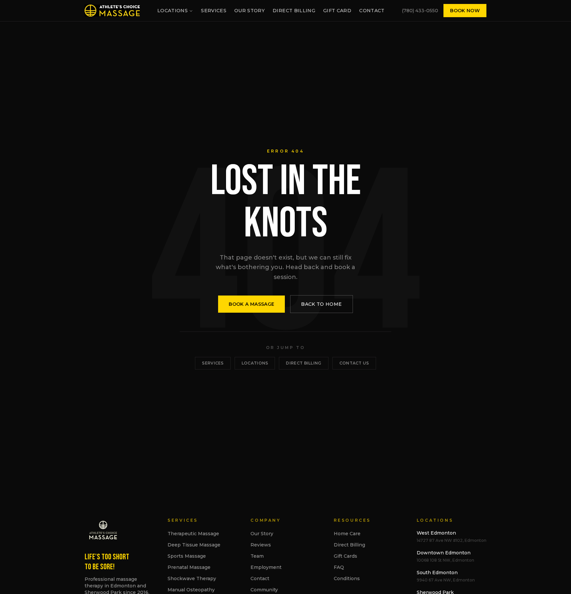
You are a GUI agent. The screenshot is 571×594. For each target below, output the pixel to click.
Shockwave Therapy (192, 578)
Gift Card (337, 11)
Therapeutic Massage (193, 534)
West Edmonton (436, 533)
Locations (172, 11)
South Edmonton (437, 573)
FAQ (339, 567)
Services (213, 11)
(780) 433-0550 (420, 11)
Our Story (249, 11)
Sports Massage (187, 556)
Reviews (260, 545)
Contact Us (354, 363)
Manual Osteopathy (191, 590)
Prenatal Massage (189, 567)
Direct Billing (294, 11)
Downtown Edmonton (444, 553)
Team (257, 556)
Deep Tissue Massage (194, 545)
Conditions (347, 578)
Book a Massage (251, 304)
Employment (266, 567)
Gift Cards (345, 556)
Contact (371, 11)
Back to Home (321, 304)
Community (264, 590)
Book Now (465, 11)
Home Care (347, 534)
